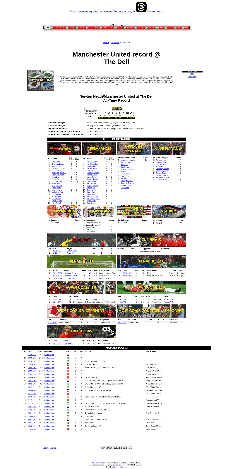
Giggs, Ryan (56, 179)
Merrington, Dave (127, 181)
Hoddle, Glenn (126, 185)
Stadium (115, 42)
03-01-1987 (57, 251)
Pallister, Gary (92, 168)
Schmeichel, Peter (93, 199)
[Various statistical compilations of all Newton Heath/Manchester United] (177, 27)
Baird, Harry (56, 188)
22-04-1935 (32, 374)
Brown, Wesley (169, 302)
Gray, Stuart (125, 188)
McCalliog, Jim (57, 192)
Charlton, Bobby (58, 164)
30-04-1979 (32, 423)
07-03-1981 (32, 429)
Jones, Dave (125, 174)
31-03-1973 (32, 410)
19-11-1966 (32, 387)
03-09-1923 (32, 358)
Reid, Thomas (57, 186)
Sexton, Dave (161, 173)
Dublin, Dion (56, 199)
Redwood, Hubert (58, 168)
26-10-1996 (57, 253)
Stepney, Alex (92, 175)
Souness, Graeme (127, 183)
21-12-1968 (32, 394)
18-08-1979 (127, 276)
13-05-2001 (122, 302)
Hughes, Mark (57, 181)
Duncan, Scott (161, 164)
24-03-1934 (32, 371)
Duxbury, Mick (92, 190)
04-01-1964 (32, 384)
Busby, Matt (160, 167)
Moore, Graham (57, 190)
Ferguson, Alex (161, 160)
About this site (49, 448)
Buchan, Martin (92, 196)
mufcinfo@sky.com (119, 467)
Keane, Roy (71, 253)
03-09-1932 (57, 299)
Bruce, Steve (91, 192)
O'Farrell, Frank (161, 180)
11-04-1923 (32, 355)
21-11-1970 (32, 400)
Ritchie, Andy (56, 196)
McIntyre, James (127, 169)
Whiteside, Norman (59, 173)
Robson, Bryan (92, 179)
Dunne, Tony (91, 201)
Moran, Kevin (91, 177)
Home (106, 42)
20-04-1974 (57, 279)
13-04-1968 (32, 390)
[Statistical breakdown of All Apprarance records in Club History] (58, 27)
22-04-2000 (57, 302)
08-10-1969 (32, 397)
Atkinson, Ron (161, 162)
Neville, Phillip (169, 299)
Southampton (49, 355)
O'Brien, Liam (72, 251)
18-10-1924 (57, 273)
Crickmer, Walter (162, 175)
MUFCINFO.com (98, 463)
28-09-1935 (32, 377)
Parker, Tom (125, 176)
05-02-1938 (57, 276)
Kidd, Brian (56, 177)
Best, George (56, 162)
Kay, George (125, 167)
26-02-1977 (127, 273)
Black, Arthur (56, 183)
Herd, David (56, 203)
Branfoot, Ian (125, 172)
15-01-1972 (32, 407)
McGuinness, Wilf (162, 177)
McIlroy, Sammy (92, 186)
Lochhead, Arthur (58, 170)
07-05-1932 (32, 364)
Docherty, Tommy (162, 169)
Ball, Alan (124, 178)
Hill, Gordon (56, 194)
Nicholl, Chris (126, 162)
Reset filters (192, 77)
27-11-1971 (52, 323)
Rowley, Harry (57, 201)
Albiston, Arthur (92, 164)
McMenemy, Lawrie (128, 160)
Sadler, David (92, 194)
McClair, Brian (92, 162)
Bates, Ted (124, 165)
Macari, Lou (56, 166)
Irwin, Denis (91, 170)
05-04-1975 (32, 416)
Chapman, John (162, 171)
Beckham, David (58, 175)
